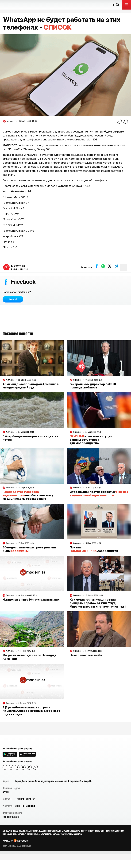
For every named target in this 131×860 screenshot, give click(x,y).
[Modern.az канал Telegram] (17, 767)
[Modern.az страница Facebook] (5, 767)
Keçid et (13, 299)
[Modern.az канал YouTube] (23, 767)
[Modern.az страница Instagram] (11, 767)
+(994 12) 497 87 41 (25, 799)
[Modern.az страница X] (35, 767)
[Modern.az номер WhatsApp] (29, 767)
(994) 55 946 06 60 (25, 806)
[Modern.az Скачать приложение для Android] (10, 754)
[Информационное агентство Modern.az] (15, 741)
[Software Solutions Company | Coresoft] (21, 840)
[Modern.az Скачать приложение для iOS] (27, 754)
